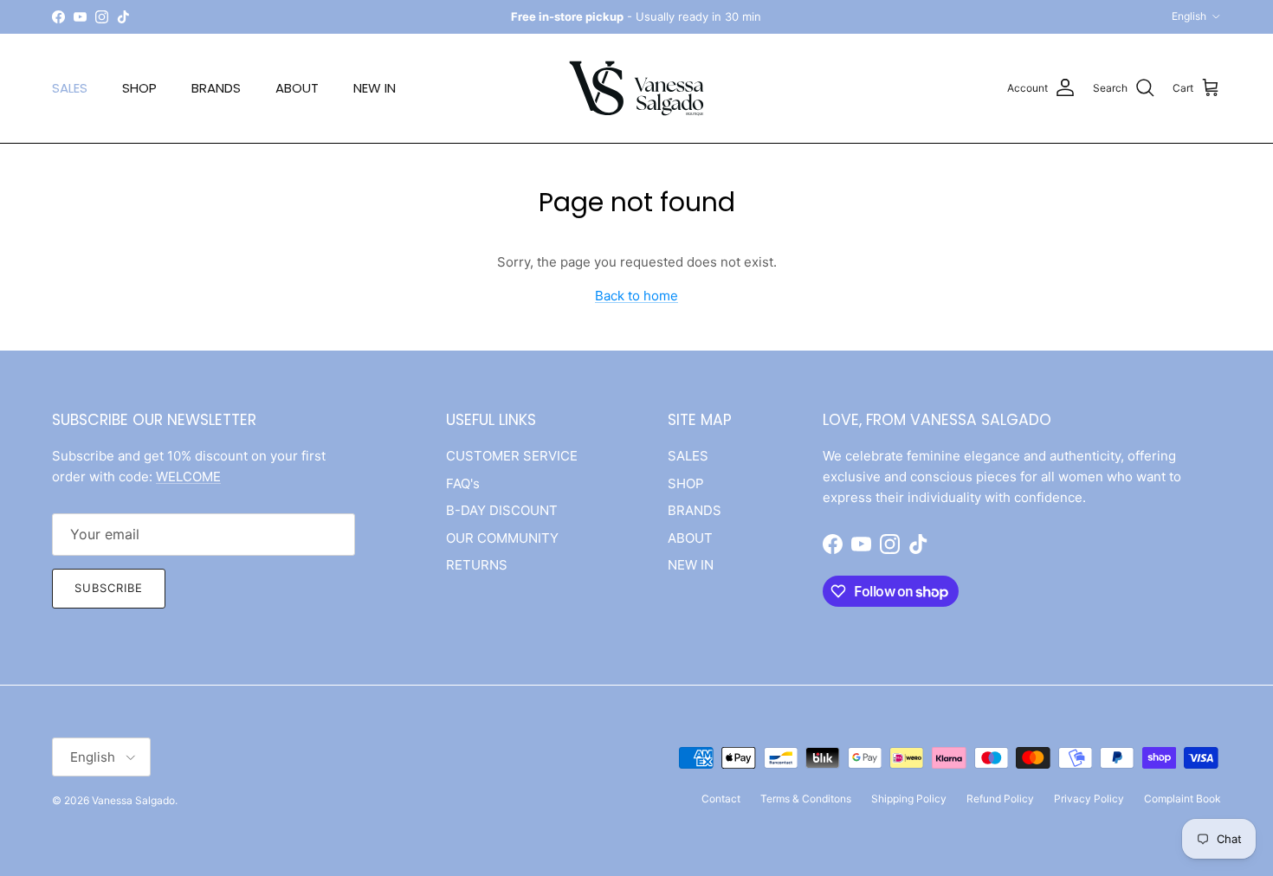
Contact (720, 798)
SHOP (139, 88)
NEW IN (374, 88)
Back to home (636, 295)
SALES (69, 88)
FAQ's (463, 483)
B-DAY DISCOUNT (502, 510)
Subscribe (108, 588)
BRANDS (216, 88)
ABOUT (297, 88)
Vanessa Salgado (133, 800)
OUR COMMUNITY (502, 538)
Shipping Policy (909, 798)
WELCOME (188, 476)
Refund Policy (1000, 798)
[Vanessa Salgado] (636, 88)
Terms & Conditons (805, 798)
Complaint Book (1182, 798)
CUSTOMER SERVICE (512, 456)
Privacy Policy (1089, 798)
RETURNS (476, 565)
